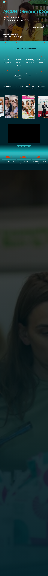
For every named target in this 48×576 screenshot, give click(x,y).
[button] (38, 27)
